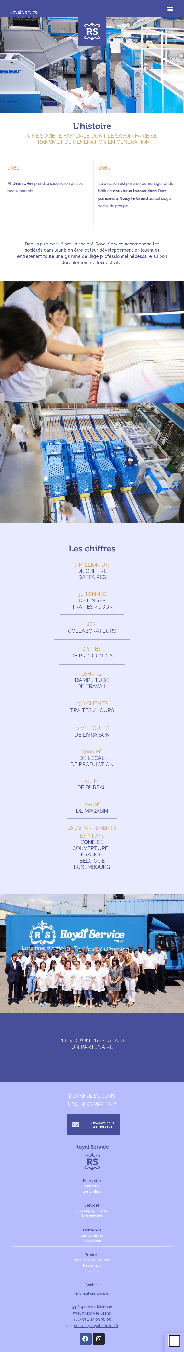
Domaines (92, 1230)
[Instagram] (99, 1339)
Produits (92, 1254)
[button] (170, 9)
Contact (92, 1285)
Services (92, 1205)
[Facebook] (86, 1339)
